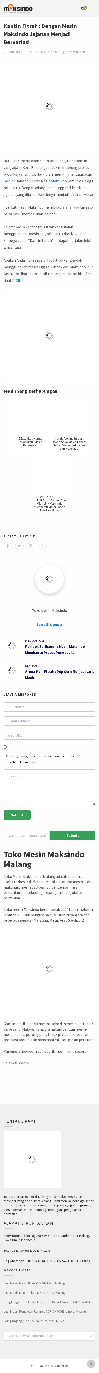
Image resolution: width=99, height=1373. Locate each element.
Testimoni (77, 52)
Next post (32, 665)
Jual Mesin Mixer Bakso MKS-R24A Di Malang (35, 1292)
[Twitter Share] (19, 546)
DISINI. (18, 280)
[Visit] (49, 579)
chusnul (15, 52)
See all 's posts (49, 624)
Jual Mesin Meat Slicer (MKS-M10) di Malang (34, 1283)
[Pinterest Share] (31, 546)
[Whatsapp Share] (42, 546)
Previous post (34, 640)
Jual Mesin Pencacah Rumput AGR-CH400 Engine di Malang (45, 1311)
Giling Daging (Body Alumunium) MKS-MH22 (34, 1321)
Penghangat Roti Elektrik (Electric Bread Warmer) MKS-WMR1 (47, 1302)
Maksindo (59, 181)
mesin (9, 181)
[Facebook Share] (8, 546)
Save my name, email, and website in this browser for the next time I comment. (47, 759)
